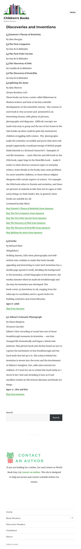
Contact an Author (31, 472)
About (9, 536)
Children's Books (16, 18)
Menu (73, 12)
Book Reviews (13, 518)
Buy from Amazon (29, 208)
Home (9, 512)
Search (9, 412)
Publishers (11, 530)
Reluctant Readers (15, 524)
